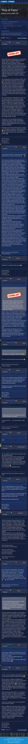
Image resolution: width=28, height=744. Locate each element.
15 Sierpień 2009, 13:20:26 (6, 283)
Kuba (7, 42)
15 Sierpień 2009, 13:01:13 (6, 262)
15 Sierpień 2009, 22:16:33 (6, 517)
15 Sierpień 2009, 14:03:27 (6, 437)
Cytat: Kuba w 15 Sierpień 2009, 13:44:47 (12, 408)
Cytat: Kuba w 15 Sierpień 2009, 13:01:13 (12, 350)
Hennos (8, 446)
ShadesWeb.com (17, 742)
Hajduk (8, 278)
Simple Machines (17, 741)
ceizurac (8, 512)
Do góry (3, 729)
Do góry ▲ (19, 738)
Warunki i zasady (13, 738)
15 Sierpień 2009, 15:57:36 (6, 483)
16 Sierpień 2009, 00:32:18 (6, 649)
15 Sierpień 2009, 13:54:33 (6, 405)
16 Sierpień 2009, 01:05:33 (6, 672)
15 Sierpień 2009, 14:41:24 (6, 451)
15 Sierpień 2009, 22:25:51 (6, 566)
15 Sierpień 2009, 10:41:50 (6, 151)
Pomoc (8, 738)
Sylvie (20, 25)
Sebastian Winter (10, 146)
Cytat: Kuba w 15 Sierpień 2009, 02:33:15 (12, 288)
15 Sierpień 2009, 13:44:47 (6, 374)
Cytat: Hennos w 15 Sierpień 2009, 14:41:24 (12, 598)
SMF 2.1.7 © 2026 (11, 741)
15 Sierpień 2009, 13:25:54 (6, 347)
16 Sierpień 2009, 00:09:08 (6, 594)
